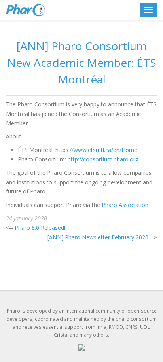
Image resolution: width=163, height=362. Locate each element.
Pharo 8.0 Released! (40, 227)
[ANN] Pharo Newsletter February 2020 (97, 237)
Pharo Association (125, 204)
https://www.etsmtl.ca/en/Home (96, 150)
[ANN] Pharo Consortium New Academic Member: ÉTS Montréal (81, 62)
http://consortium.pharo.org (103, 159)
